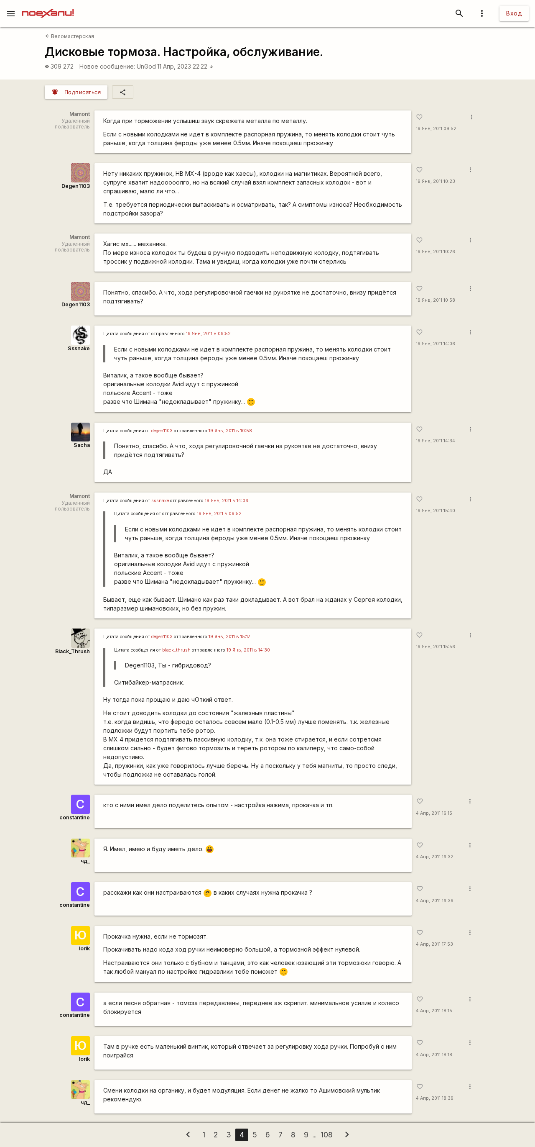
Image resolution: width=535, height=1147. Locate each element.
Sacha (82, 445)
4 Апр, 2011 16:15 (434, 813)
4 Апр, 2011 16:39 (434, 900)
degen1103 (162, 431)
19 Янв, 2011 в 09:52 (208, 333)
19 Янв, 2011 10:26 (435, 251)
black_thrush (176, 650)
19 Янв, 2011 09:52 (436, 128)
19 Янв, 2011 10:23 (435, 181)
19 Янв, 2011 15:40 (435, 510)
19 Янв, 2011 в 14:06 (226, 500)
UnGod (146, 66)
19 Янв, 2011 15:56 (435, 646)
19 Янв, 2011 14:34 (435, 441)
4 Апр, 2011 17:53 (434, 944)
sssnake (160, 500)
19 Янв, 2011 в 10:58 (230, 431)
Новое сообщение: (107, 66)
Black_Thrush (72, 651)
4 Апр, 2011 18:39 (434, 1098)
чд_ (85, 861)
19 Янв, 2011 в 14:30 (248, 650)
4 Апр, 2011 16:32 (434, 857)
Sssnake (79, 348)
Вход (514, 13)
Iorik (84, 948)
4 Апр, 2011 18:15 (434, 1011)
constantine (74, 817)
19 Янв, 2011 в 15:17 (229, 636)
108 (327, 1134)
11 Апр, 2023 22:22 (185, 66)
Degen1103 (75, 186)
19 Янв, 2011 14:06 (435, 343)
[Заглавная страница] (47, 6)
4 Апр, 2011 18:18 (434, 1054)
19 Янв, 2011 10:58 (435, 300)
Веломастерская (69, 36)
